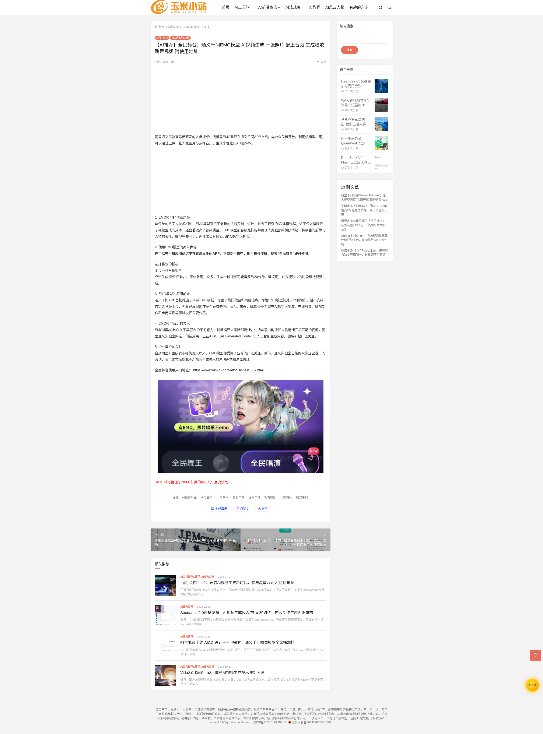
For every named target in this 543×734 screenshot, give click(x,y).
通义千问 (302, 497)
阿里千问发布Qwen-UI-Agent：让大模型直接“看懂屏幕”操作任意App (364, 197)
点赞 (244, 508)
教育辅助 (270, 497)
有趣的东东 (358, 7)
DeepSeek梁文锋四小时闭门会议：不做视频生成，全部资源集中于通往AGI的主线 (356, 84)
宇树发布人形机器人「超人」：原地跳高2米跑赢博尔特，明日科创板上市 (364, 210)
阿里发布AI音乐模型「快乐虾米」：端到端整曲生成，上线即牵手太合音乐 (364, 225)
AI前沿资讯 (267, 7)
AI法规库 (293, 7)
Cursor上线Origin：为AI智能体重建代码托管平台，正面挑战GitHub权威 (364, 240)
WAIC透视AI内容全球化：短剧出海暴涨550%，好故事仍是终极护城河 (355, 103)
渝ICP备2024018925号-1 (270, 722)
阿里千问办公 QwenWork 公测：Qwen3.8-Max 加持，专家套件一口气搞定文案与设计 (355, 141)
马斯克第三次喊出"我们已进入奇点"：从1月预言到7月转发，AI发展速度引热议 (355, 122)
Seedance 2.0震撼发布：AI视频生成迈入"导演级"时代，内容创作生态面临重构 (246, 613)
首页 (226, 7)
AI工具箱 (242, 7)
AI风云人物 (334, 7)
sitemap (246, 722)
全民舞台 (207, 497)
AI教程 (314, 7)
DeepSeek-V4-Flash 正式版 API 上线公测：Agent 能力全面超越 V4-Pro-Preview (356, 160)
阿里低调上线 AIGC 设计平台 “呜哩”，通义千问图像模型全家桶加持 (237, 642)
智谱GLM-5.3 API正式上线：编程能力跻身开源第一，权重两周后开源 (364, 252)
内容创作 (222, 497)
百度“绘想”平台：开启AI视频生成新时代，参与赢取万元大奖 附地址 (237, 583)
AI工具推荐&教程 (180, 37)
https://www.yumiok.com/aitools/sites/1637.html (228, 370)
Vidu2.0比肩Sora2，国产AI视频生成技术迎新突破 (222, 673)
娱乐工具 (254, 497)
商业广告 (238, 497)
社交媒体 (286, 497)
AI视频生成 (189, 497)
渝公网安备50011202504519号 (312, 722)
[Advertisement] (240, 100)
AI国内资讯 (193, 27)
